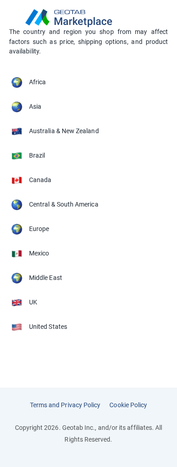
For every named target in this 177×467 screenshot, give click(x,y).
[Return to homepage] (88, 18)
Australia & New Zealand (64, 131)
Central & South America (63, 204)
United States (48, 326)
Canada (40, 179)
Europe (39, 228)
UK (33, 302)
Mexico (39, 253)
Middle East (45, 277)
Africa (37, 82)
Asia (35, 106)
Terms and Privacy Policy (65, 405)
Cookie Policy (128, 405)
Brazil (37, 155)
